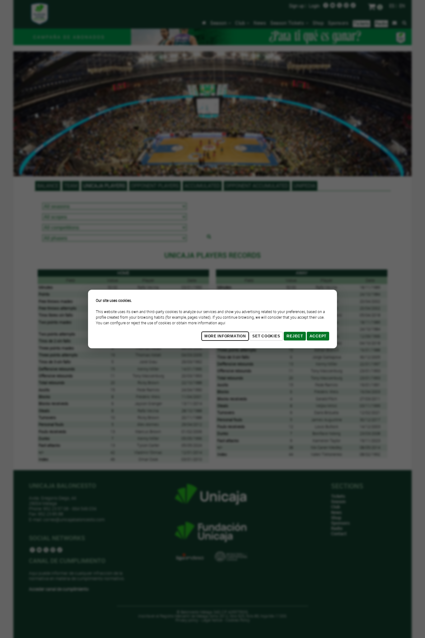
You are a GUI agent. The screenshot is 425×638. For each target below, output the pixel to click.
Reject (295, 336)
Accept (318, 336)
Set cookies (266, 336)
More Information (225, 336)
